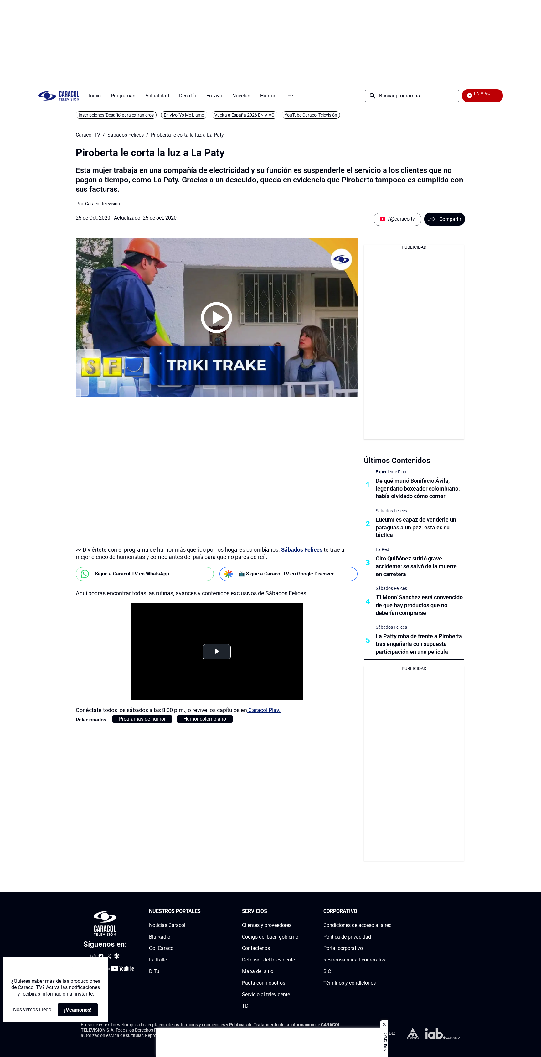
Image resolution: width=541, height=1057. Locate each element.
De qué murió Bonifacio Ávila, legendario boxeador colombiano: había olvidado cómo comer (418, 488)
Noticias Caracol (167, 925)
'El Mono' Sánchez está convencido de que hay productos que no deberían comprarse (419, 605)
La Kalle (158, 960)
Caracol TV (88, 135)
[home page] (58, 96)
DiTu (154, 971)
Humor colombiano (204, 719)
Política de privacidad (347, 937)
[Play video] (216, 317)
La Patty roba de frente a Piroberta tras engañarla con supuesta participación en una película (419, 644)
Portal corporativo (343, 948)
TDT (247, 1006)
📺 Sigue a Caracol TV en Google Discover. (287, 574)
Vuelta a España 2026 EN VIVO (244, 114)
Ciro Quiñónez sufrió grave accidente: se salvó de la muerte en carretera (416, 566)
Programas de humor (142, 719)
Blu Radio (159, 937)
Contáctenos (256, 948)
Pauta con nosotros (263, 983)
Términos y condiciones (349, 983)
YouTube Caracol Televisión (311, 114)
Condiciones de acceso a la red (357, 925)
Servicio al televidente (266, 994)
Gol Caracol (162, 948)
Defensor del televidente (268, 960)
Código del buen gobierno (270, 937)
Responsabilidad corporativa (355, 960)
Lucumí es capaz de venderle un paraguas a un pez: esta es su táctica (416, 527)
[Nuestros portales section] (202, 911)
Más (290, 96)
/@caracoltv (401, 219)
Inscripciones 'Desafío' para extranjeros (116, 114)
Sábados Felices (125, 135)
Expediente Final (391, 471)
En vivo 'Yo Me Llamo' (184, 114)
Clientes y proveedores (266, 925)
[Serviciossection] (296, 911)
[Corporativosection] (390, 911)
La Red (382, 549)
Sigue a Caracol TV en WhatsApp (132, 574)
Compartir (450, 219)
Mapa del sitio (257, 971)
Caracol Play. (264, 710)
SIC (327, 971)
